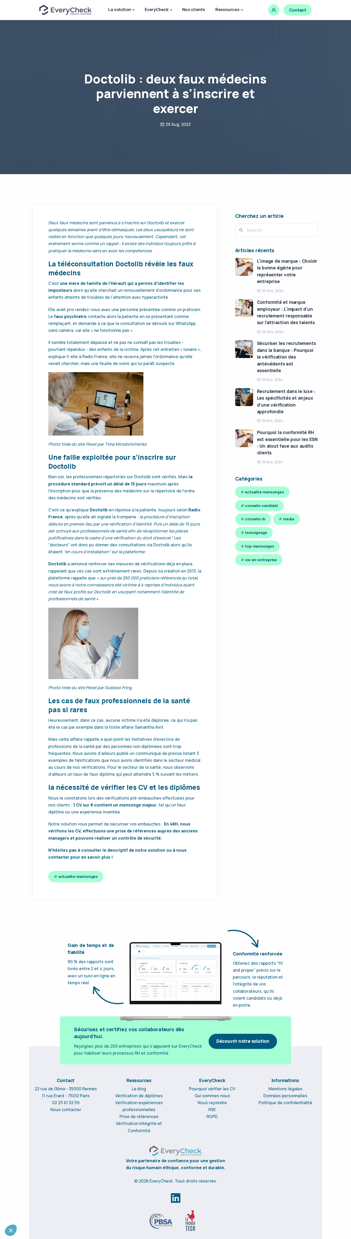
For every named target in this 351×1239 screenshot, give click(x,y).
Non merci (23, 1213)
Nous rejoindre (212, 1102)
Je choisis (59, 1213)
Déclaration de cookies (76, 1171)
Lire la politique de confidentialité (34, 1171)
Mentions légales (285, 1089)
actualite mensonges (264, 492)
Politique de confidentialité (285, 1102)
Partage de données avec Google (38, 1192)
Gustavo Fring (118, 687)
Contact (297, 10)
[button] (11, 1230)
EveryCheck (157, 9)
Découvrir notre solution (242, 1041)
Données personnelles (285, 1096)
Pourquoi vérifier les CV (212, 1089)
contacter (58, 857)
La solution (119, 9)
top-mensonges (259, 546)
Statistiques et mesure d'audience (38, 1187)
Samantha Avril (149, 727)
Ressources (227, 9)
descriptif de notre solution (136, 850)
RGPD (212, 1116)
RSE (212, 1109)
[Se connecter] (273, 10)
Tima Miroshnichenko (126, 444)
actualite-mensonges (78, 876)
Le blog (139, 1089)
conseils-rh (255, 519)
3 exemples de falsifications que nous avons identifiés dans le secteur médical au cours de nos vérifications (124, 760)
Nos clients (193, 9)
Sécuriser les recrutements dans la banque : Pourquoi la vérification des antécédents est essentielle (286, 356)
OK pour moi (95, 1213)
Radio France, (95, 356)
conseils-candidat (261, 505)
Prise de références (139, 1116)
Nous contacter (65, 1109)
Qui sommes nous (212, 1096)
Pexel (91, 444)
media (288, 519)
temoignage (256, 532)
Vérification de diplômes (139, 1096)
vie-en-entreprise (261, 559)
